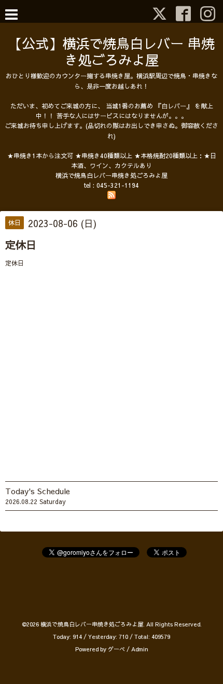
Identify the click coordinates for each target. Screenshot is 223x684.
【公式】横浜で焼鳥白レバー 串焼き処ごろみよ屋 (111, 51)
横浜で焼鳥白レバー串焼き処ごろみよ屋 (91, 624)
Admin (139, 649)
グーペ (116, 649)
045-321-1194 (117, 185)
